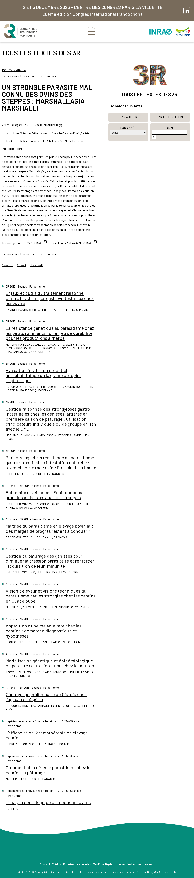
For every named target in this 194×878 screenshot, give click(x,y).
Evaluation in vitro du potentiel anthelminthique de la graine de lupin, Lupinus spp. (43, 375)
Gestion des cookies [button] (139, 864)
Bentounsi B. (36, 265)
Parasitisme (29, 76)
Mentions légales (103, 864)
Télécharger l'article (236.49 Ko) (71, 243)
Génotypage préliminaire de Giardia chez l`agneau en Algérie (46, 696)
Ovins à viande (11, 76)
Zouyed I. (21, 265)
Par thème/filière (170, 117)
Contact (45, 864)
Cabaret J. (7, 265)
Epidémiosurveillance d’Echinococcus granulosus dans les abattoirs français (44, 495)
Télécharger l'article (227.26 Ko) (21, 243)
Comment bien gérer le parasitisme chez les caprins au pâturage (49, 770)
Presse (120, 864)
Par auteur (128, 117)
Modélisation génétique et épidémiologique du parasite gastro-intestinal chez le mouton (50, 663)
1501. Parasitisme (14, 70)
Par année (128, 128)
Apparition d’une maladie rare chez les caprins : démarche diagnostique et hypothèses (43, 631)
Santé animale (48, 76)
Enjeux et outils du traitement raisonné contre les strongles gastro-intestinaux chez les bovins (50, 298)
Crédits (56, 864)
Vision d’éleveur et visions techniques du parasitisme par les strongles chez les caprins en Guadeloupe (50, 596)
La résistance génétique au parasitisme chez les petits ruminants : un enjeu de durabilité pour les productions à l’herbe (50, 333)
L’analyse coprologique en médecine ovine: (48, 802)
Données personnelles (77, 864)
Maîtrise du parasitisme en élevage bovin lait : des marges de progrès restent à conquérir (51, 528)
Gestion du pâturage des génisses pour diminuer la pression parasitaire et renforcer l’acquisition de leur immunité (50, 561)
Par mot (170, 128)
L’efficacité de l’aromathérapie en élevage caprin (47, 735)
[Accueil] (20, 31)
